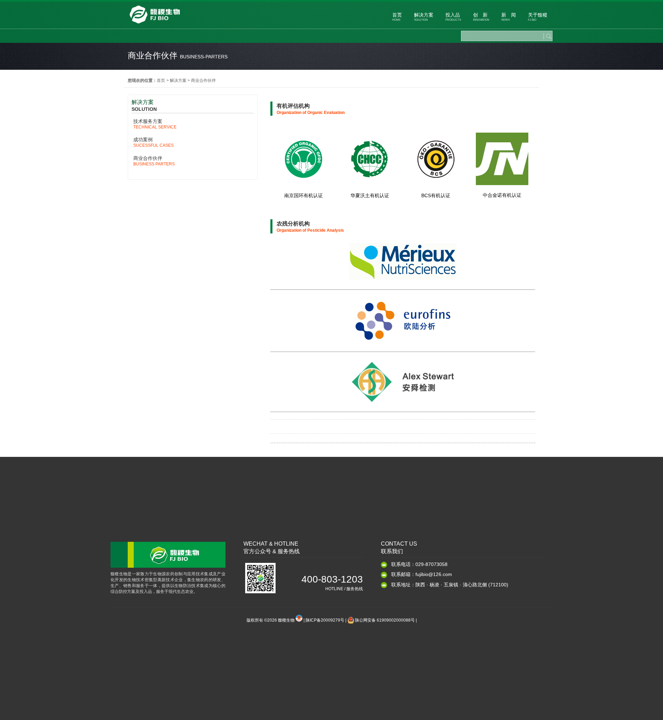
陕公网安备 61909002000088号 (385, 620)
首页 (161, 80)
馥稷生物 (287, 620)
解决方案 (178, 80)
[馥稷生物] (154, 25)
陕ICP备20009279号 (325, 620)
